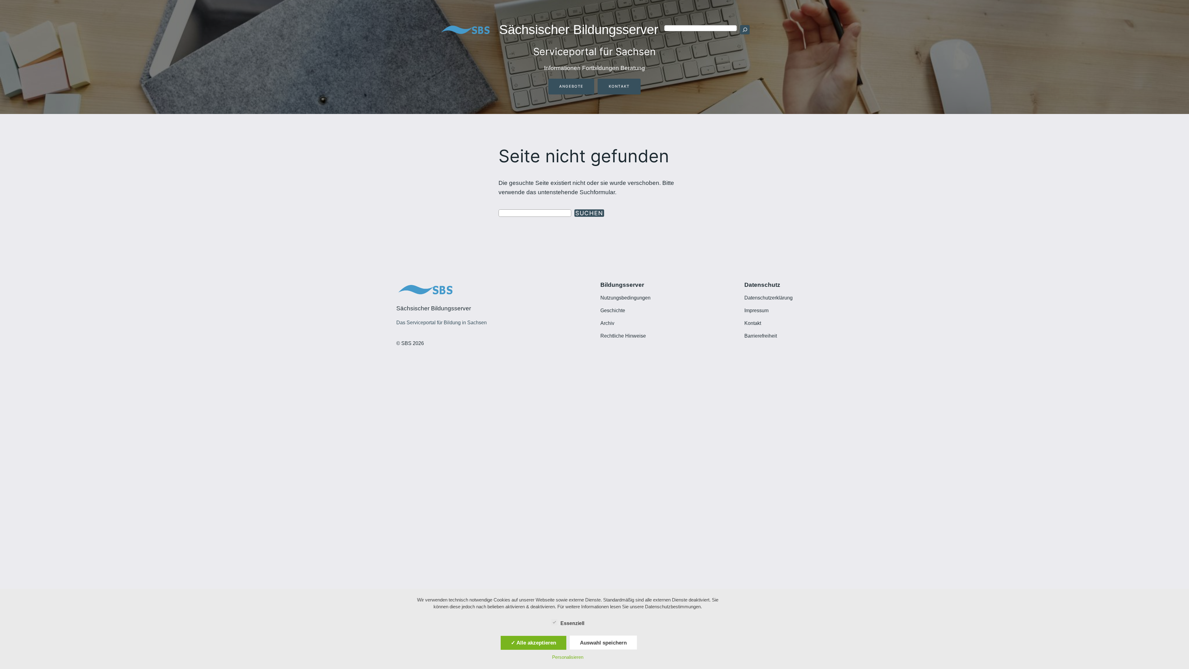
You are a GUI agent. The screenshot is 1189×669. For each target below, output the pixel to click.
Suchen (589, 213)
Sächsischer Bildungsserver (578, 29)
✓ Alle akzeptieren (533, 642)
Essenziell (572, 623)
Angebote (571, 86)
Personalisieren (567, 657)
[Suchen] (744, 29)
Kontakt (619, 86)
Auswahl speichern (603, 642)
